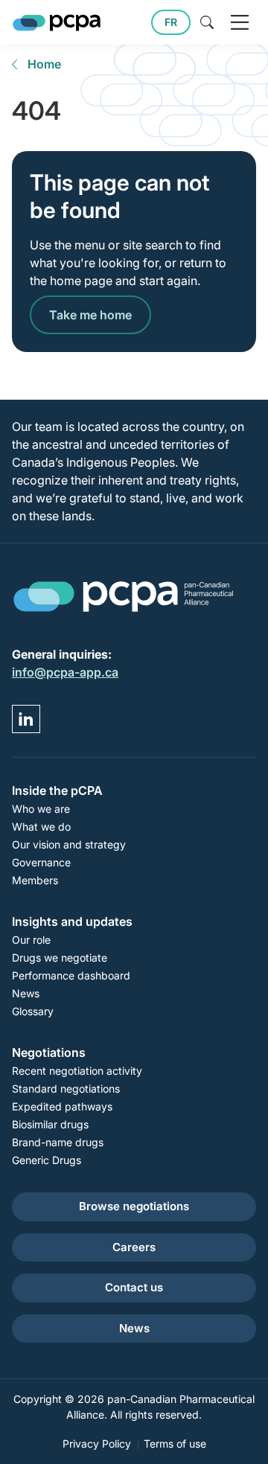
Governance (41, 862)
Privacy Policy (97, 1443)
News (25, 993)
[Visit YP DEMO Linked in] (26, 719)
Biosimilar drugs (50, 1124)
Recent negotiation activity (77, 1070)
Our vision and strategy (69, 844)
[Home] (56, 22)
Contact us (134, 1287)
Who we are (41, 808)
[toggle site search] (207, 22)
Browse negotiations (134, 1206)
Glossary (33, 1011)
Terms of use (175, 1443)
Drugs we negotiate (59, 957)
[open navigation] (239, 22)
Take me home (90, 314)
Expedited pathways (62, 1106)
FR (171, 22)
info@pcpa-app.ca (65, 672)
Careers (134, 1247)
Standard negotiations (66, 1088)
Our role (31, 939)
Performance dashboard (71, 975)
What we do (41, 826)
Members (35, 880)
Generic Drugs (46, 1160)
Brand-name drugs (57, 1142)
